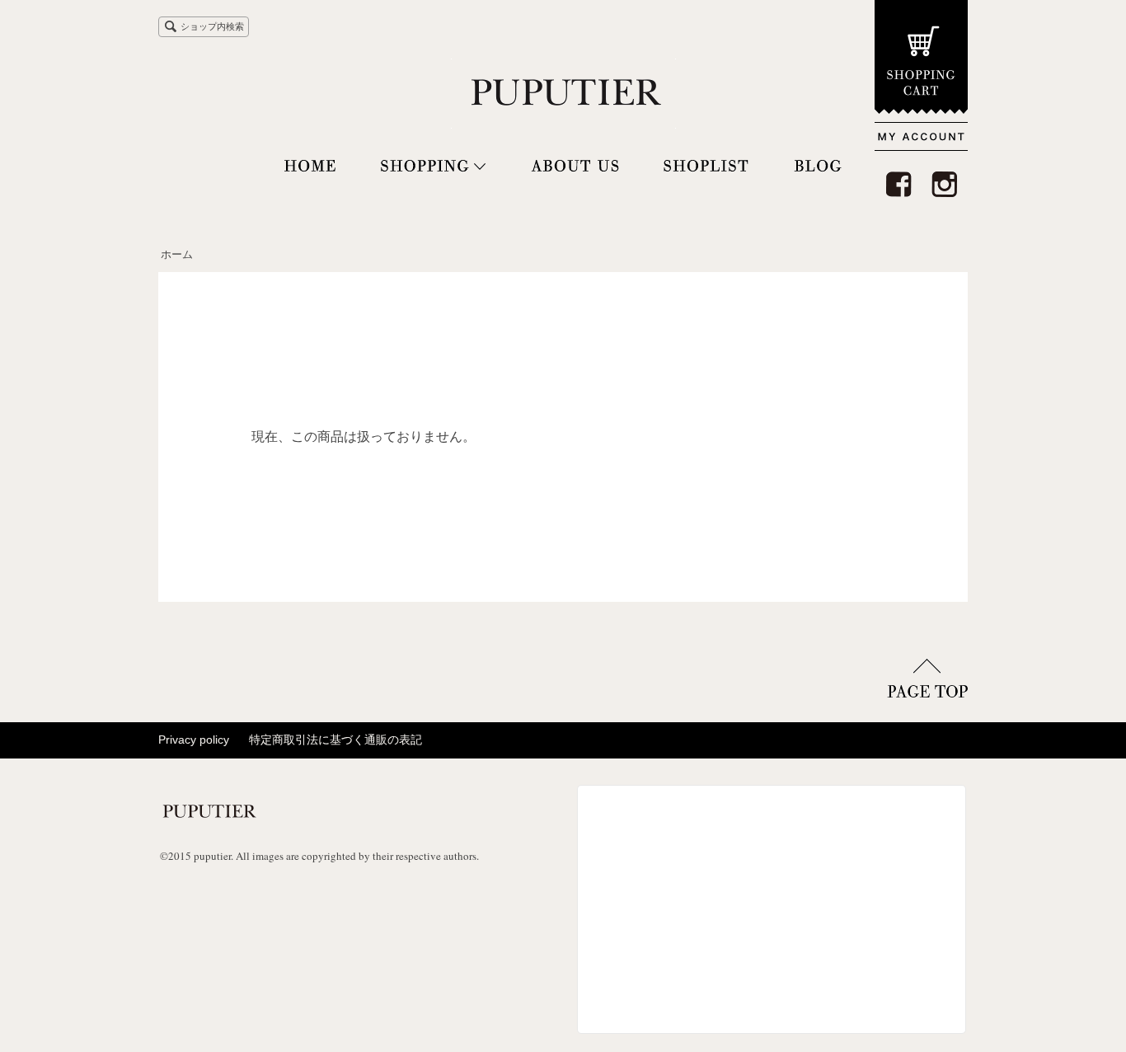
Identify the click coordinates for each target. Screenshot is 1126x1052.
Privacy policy (193, 739)
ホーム (177, 254)
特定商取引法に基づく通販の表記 (335, 739)
